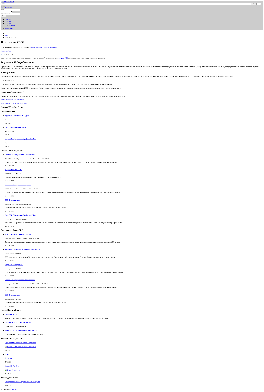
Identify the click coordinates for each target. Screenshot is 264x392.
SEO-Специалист (52, 47)
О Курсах (8, 23)
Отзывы (12, 25)
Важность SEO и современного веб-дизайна (21, 330)
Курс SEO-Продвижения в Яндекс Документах (22, 249)
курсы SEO (64, 58)
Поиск (254, 4)
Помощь (8, 21)
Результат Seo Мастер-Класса (38, 47)
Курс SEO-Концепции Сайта (15, 127)
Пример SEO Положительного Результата (20, 343)
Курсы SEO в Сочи (12, 366)
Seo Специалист (6, 7)
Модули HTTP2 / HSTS (13, 170)
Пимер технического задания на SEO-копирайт (22, 382)
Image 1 (8, 354)
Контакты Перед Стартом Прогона (18, 185)
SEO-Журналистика (12, 200)
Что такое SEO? (11, 314)
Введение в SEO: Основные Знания (18, 322)
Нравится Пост (6, 51)
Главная (8, 19)
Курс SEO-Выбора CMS (14, 265)
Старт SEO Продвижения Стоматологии (20, 154)
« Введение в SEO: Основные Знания (14, 103)
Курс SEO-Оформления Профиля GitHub (20, 139)
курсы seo (13, 389)
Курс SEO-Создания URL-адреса (17, 115)
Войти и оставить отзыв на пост (12, 100)
